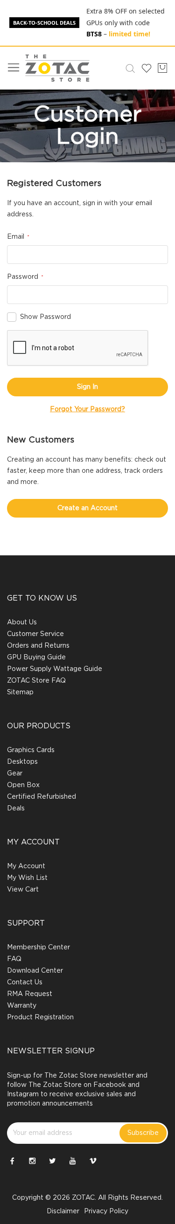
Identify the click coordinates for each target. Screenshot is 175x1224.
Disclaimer (63, 1211)
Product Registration (40, 1017)
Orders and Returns (38, 646)
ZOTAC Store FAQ (36, 681)
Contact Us (24, 982)
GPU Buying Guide (36, 657)
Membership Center (38, 947)
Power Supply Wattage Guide (54, 669)
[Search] (128, 68)
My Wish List (27, 878)
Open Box (23, 785)
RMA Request (29, 994)
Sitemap (20, 692)
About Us (22, 622)
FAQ (14, 959)
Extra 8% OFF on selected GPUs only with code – (125, 22)
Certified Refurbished (41, 797)
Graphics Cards (31, 750)
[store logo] (57, 68)
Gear (14, 773)
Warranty (21, 1006)
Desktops (22, 762)
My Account (26, 866)
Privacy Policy (106, 1211)
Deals (16, 808)
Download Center (35, 971)
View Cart (23, 889)
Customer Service (35, 634)
